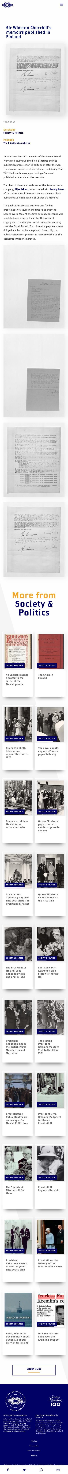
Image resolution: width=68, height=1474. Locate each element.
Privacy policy (34, 1446)
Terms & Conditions (34, 1451)
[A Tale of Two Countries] (7, 5)
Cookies (34, 1441)
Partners (34, 1456)
